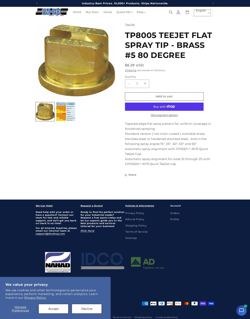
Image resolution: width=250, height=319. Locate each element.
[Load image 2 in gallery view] (65, 111)
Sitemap (131, 238)
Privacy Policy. (35, 297)
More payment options (164, 115)
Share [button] (132, 174)
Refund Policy (134, 219)
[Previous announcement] (36, 3)
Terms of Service (136, 231)
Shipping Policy (135, 225)
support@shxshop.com (50, 233)
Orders (175, 213)
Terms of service (122, 317)
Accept (53, 308)
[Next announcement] (213, 3)
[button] (124, 12)
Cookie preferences (167, 317)
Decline (86, 308)
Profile (174, 219)
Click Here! (88, 230)
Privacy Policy (134, 213)
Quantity (130, 76)
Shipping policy (143, 317)
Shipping (130, 70)
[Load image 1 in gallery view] (45, 111)
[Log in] (178, 12)
